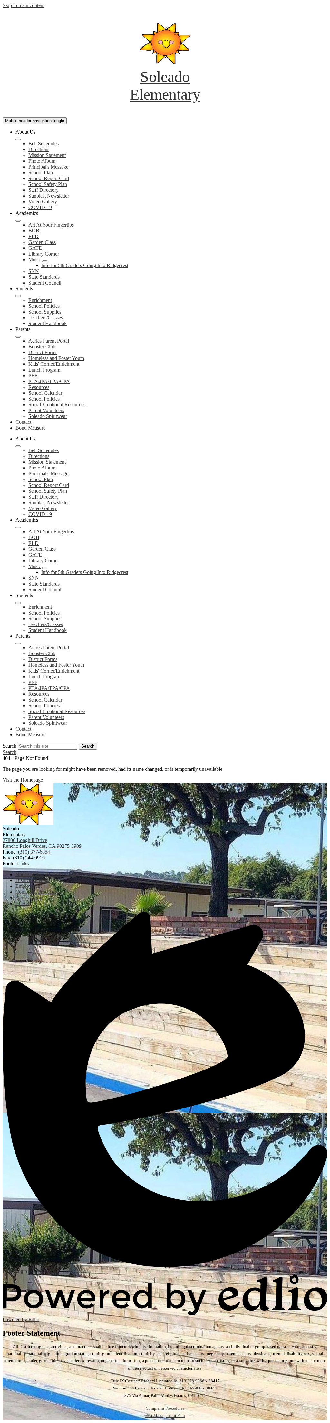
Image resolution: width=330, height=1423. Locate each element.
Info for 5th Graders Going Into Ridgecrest (84, 265)
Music (34, 259)
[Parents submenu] (18, 337)
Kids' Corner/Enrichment (53, 364)
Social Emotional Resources (56, 404)
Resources (38, 387)
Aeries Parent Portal (48, 341)
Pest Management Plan (165, 1415)
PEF (32, 375)
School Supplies (44, 312)
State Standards (44, 277)
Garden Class (42, 242)
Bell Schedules (43, 143)
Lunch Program (44, 370)
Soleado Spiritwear (47, 416)
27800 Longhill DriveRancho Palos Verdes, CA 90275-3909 (42, 843)
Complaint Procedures (165, 1408)
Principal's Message (48, 166)
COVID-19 (40, 207)
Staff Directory (43, 190)
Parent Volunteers (46, 410)
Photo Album (41, 161)
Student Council (44, 283)
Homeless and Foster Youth (56, 358)
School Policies (44, 306)
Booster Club (41, 346)
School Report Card (48, 178)
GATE (35, 248)
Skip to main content (23, 5)
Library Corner (43, 254)
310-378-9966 (191, 1381)
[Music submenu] (44, 261)
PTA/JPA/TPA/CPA (49, 381)
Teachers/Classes (45, 317)
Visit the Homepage (23, 780)
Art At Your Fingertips (51, 224)
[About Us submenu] (18, 139)
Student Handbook (47, 323)
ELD (33, 236)
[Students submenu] (18, 296)
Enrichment (40, 300)
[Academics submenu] (18, 221)
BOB (33, 230)
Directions (38, 149)
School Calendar (45, 393)
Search (9, 746)
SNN (33, 271)
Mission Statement (47, 155)
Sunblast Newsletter (48, 195)
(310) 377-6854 (34, 852)
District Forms (42, 352)
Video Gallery (42, 201)
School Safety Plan (47, 184)
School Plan (40, 172)
